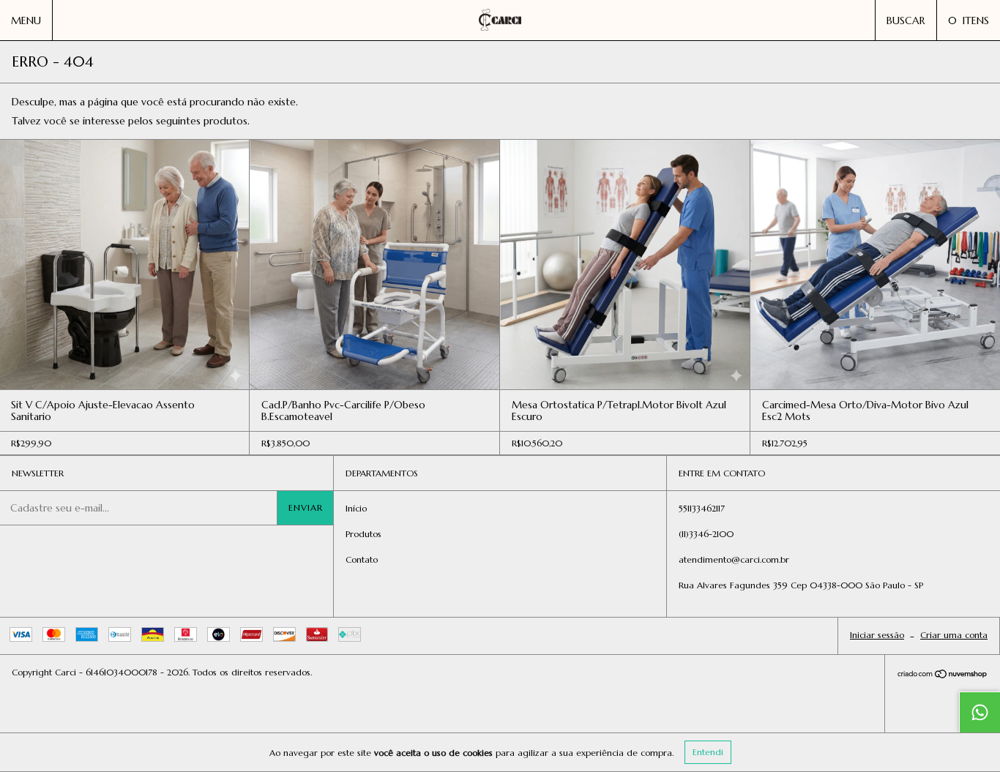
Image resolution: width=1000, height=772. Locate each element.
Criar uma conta (954, 634)
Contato (362, 559)
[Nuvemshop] (942, 675)
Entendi (708, 751)
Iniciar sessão (877, 634)
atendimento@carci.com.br (734, 559)
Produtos (363, 533)
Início (356, 508)
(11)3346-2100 (706, 533)
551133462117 (702, 508)
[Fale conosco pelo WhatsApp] (979, 712)
